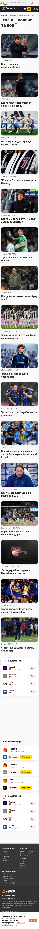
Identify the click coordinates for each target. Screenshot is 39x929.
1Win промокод (8, 878)
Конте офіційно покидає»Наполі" (10, 65)
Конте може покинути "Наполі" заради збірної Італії (18, 220)
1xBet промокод (8, 874)
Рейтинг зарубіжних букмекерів (26, 854)
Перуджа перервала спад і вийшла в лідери (16, 533)
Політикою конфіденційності (13, 924)
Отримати (26, 757)
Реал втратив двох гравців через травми (16, 143)
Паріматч (23, 865)
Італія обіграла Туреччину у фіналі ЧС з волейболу (16, 610)
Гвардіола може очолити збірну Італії (19, 298)
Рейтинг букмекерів (26, 851)
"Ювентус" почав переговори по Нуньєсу (19, 182)
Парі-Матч (6, 856)
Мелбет (5, 854)
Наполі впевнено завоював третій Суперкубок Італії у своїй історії (19, 454)
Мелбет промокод (9, 876)
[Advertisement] (19, 718)
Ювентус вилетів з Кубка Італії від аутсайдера (18, 336)
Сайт (32, 668)
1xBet (22, 861)
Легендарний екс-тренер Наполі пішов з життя (15, 572)
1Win (4, 858)
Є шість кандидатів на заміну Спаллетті (17, 649)
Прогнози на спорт (9, 883)
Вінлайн (5, 860)
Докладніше (13, 757)
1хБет (5, 851)
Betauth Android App (11, 911)
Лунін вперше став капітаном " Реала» (18, 259)
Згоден (33, 920)
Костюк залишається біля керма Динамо (16, 494)
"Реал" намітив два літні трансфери (14, 375)
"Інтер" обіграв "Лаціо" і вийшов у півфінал (19, 414)
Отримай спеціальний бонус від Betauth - (18, 3)
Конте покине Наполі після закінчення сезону (16, 104)
